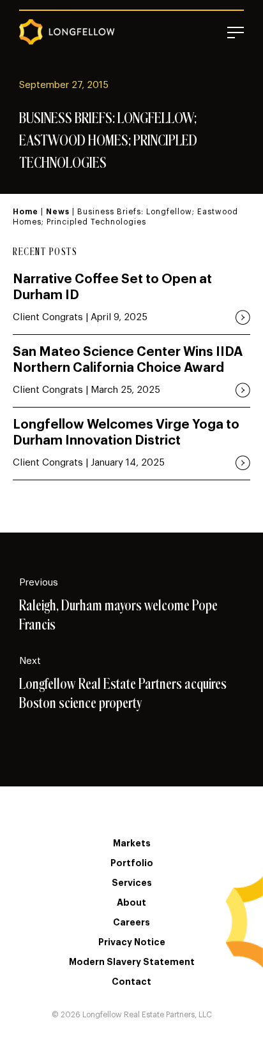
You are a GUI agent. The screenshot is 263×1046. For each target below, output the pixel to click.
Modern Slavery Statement (132, 961)
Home (25, 212)
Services (132, 882)
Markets (132, 843)
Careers (131, 922)
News (58, 212)
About (131, 902)
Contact (131, 981)
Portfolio (131, 862)
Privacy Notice (131, 942)
